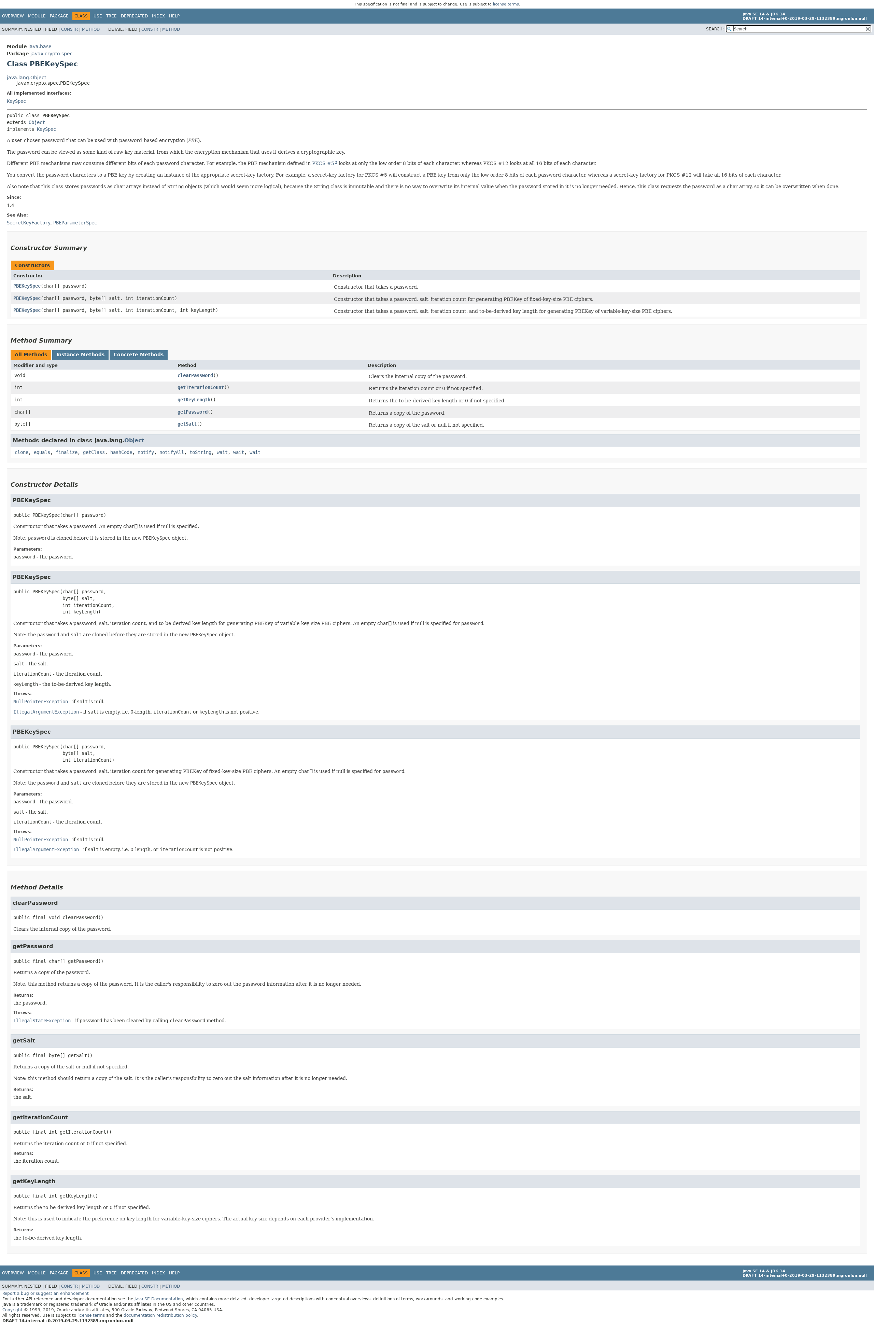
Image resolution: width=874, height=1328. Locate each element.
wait (222, 452)
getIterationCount (201, 387)
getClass (94, 452)
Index (158, 16)
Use (98, 16)
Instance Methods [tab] (80, 354)
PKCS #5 (323, 163)
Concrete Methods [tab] (139, 354)
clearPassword (195, 375)
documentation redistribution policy (160, 1315)
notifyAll (171, 452)
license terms (506, 4)
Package (59, 16)
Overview (13, 16)
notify (146, 452)
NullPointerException (40, 701)
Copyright (12, 1310)
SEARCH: (715, 29)
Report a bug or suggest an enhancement (45, 1293)
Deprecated (134, 16)
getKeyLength (194, 399)
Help (174, 16)
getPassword (193, 412)
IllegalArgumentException (46, 712)
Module (37, 16)
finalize (66, 452)
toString (200, 452)
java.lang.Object (26, 77)
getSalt (187, 424)
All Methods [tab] (31, 354)
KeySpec (16, 101)
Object (37, 122)
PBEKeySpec (27, 286)
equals (42, 452)
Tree (111, 16)
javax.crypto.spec (51, 53)
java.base (40, 46)
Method (91, 29)
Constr (69, 29)
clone (21, 452)
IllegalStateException (42, 1020)
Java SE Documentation (159, 1299)
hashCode (121, 452)
